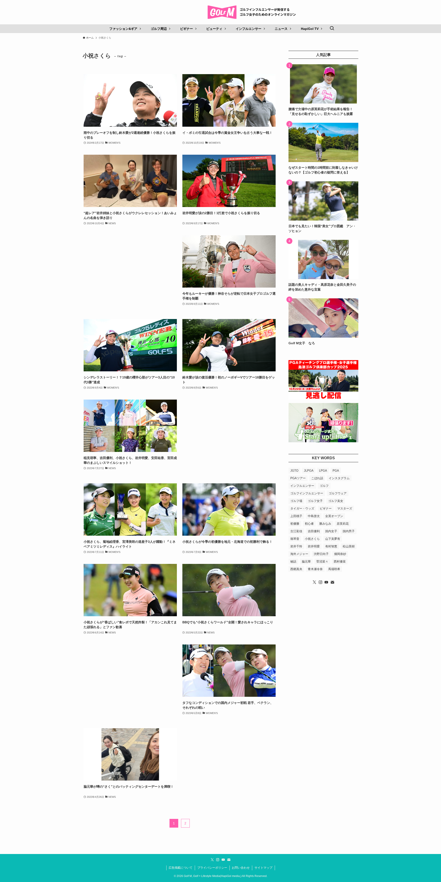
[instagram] (320, 582)
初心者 (309, 523)
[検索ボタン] (332, 28)
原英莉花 (343, 523)
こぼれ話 (317, 478)
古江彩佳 (296, 531)
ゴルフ (324, 485)
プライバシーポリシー (212, 867)
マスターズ (344, 508)
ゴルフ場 (296, 501)
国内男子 (349, 531)
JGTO (294, 470)
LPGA (323, 470)
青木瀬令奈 (315, 569)
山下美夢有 (332, 538)
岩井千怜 (296, 546)
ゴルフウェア (338, 493)
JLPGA (309, 470)
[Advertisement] (130, 272)
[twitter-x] (314, 582)
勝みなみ (325, 523)
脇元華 (306, 561)
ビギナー (326, 508)
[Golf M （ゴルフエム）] (254, 12)
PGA (336, 470)
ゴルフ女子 (315, 501)
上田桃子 (296, 516)
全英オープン (334, 516)
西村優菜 (340, 561)
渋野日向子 (321, 554)
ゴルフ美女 (335, 501)
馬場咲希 (334, 569)
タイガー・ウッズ (302, 508)
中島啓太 (314, 516)
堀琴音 (294, 538)
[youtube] (326, 582)
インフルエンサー (302, 485)
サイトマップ (263, 867)
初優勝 (294, 523)
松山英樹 (349, 546)
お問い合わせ (241, 867)
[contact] (332, 582)
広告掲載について (180, 867)
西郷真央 (296, 569)
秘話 (293, 561)
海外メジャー (299, 554)
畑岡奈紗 (340, 554)
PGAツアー (298, 478)
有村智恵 (331, 546)
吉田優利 (314, 531)
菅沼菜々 (322, 561)
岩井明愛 (314, 546)
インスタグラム (339, 478)
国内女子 (331, 531)
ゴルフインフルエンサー (306, 493)
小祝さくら (312, 538)
